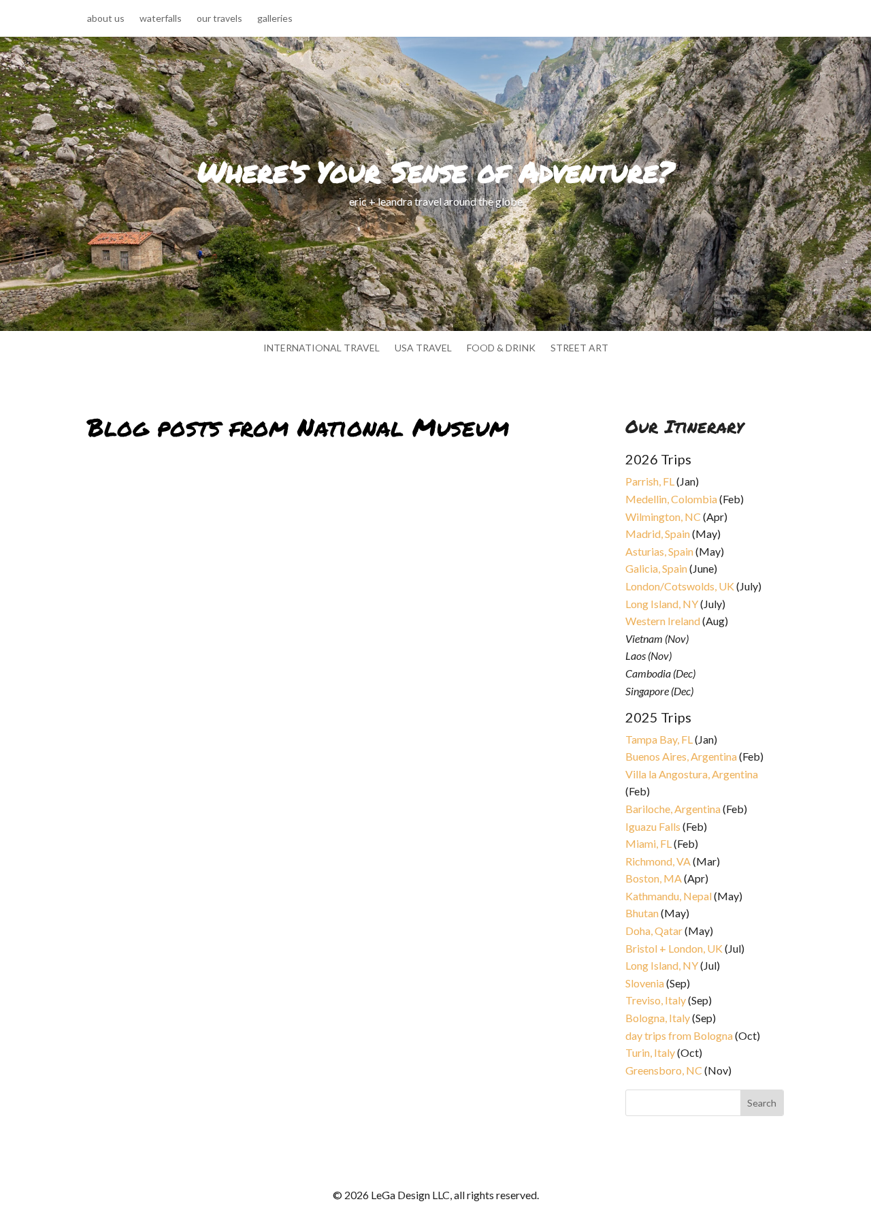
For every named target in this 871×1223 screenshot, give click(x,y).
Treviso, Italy (655, 1000)
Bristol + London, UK (674, 948)
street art (579, 348)
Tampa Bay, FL (659, 739)
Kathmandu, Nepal (668, 895)
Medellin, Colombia (671, 498)
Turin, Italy (650, 1052)
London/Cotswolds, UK (679, 585)
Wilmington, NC (663, 516)
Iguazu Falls (652, 826)
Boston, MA (653, 878)
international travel (321, 348)
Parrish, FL (649, 481)
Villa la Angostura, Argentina (691, 773)
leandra (114, 819)
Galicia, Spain (656, 568)
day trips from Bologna (679, 1035)
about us (106, 19)
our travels (219, 19)
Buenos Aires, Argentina (681, 756)
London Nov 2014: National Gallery (197, 803)
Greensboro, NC (663, 1070)
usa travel (423, 348)
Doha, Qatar (654, 930)
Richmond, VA (658, 861)
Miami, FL (648, 843)
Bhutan (642, 912)
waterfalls (160, 19)
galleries (275, 19)
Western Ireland (662, 620)
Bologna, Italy (657, 1017)
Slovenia (644, 982)
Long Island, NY (661, 603)
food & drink (501, 348)
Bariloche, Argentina (673, 808)
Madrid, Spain (657, 533)
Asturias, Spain (659, 551)
